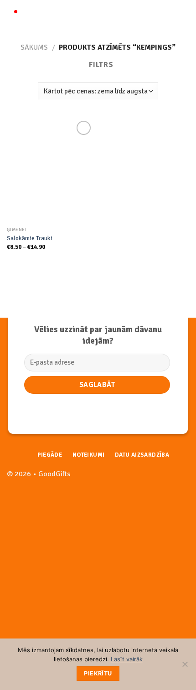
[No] (184, 666)
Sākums (34, 47)
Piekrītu (98, 673)
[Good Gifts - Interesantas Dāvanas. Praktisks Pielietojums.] (99, 16)
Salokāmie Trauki (29, 238)
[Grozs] (184, 16)
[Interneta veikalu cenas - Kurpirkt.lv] (34, 630)
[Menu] (12, 16)
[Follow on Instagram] (182, 479)
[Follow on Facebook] (167, 479)
